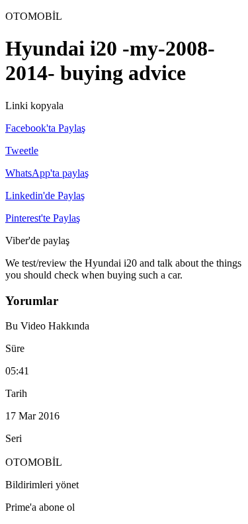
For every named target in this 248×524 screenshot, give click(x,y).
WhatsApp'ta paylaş (47, 173)
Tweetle (21, 150)
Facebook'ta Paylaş (45, 128)
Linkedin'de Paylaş (45, 195)
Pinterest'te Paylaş (42, 218)
